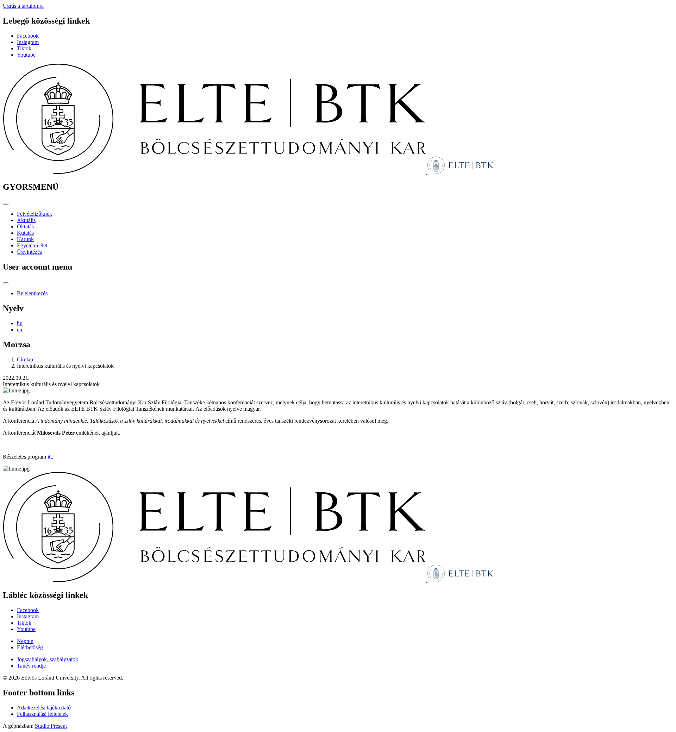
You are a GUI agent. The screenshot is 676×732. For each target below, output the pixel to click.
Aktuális (26, 220)
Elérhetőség (30, 647)
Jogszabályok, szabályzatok (47, 659)
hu (20, 323)
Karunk (25, 239)
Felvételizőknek (34, 214)
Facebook (28, 36)
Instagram (28, 42)
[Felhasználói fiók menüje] (5, 283)
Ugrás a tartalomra (23, 6)
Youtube (26, 55)
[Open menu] (5, 204)
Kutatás (25, 233)
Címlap (25, 359)
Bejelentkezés (32, 293)
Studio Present (51, 726)
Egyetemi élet (32, 245)
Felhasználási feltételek (42, 714)
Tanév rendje (31, 666)
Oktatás (25, 226)
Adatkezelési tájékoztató (44, 708)
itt (50, 457)
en (19, 330)
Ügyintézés (29, 252)
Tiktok (24, 48)
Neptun (25, 641)
